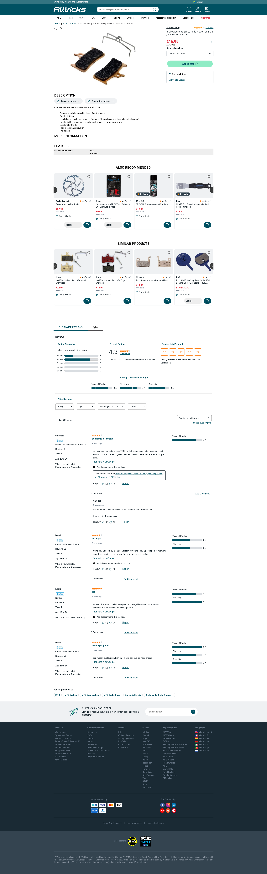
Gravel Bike (168, 769)
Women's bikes (169, 754)
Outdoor (130, 18)
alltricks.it (203, 744)
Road (70, 18)
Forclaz (146, 769)
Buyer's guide (68, 101)
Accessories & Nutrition (166, 18)
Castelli (146, 735)
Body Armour (169, 738)
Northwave (147, 744)
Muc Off (146, 741)
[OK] (193, 712)
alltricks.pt (204, 747)
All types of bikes (62, 750)
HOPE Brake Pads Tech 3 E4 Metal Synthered (71, 281)
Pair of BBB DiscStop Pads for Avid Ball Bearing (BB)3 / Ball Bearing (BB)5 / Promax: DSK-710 (193, 281)
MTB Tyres (167, 732)
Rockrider (147, 763)
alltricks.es (204, 738)
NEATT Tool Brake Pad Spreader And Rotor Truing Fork (192, 205)
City (93, 18)
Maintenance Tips (95, 747)
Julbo (145, 760)
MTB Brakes (71, 695)
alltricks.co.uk (205, 732)
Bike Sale (122, 741)
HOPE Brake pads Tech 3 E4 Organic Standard (112, 281)
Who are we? (61, 732)
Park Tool (147, 747)
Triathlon (145, 18)
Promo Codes (124, 744)
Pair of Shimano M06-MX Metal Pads (152, 280)
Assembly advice (101, 101)
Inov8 (145, 750)
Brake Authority (173, 28)
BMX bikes (167, 778)
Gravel (82, 18)
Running (116, 18)
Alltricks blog (61, 760)
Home (57, 23)
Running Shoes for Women (175, 744)
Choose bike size (63, 754)
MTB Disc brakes (90, 695)
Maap (145, 754)
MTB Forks (168, 757)
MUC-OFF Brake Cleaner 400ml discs (152, 204)
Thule (145, 778)
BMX (104, 18)
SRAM (145, 781)
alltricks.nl (204, 750)
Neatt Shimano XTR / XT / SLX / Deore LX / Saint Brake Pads (113, 205)
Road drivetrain (170, 775)
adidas (146, 732)
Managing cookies (126, 738)
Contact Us (92, 732)
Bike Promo (123, 747)
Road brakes (169, 772)
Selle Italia (147, 772)
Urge (145, 738)
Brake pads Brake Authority (159, 695)
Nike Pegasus (149, 775)
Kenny (145, 757)
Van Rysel (147, 787)
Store (89, 741)
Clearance (205, 18)
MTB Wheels (168, 735)
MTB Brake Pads (112, 695)
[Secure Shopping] (106, 808)
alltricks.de (204, 741)
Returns (91, 738)
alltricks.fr (204, 735)
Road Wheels (169, 763)
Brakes (73, 23)
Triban (145, 766)
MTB (59, 18)
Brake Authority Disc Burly (67, 204)
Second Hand (188, 18)
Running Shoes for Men (173, 747)
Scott (145, 784)
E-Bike (166, 741)
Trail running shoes (172, 750)
